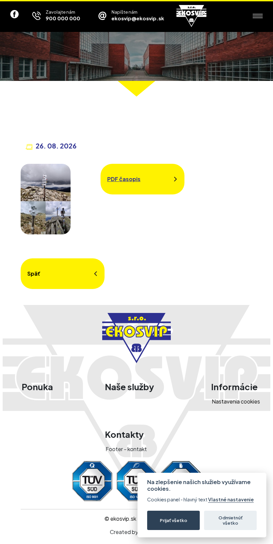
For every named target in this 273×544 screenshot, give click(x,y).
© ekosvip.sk (120, 518)
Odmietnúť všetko (230, 520)
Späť (33, 273)
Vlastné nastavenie (231, 499)
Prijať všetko (173, 520)
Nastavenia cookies (236, 401)
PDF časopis (123, 178)
